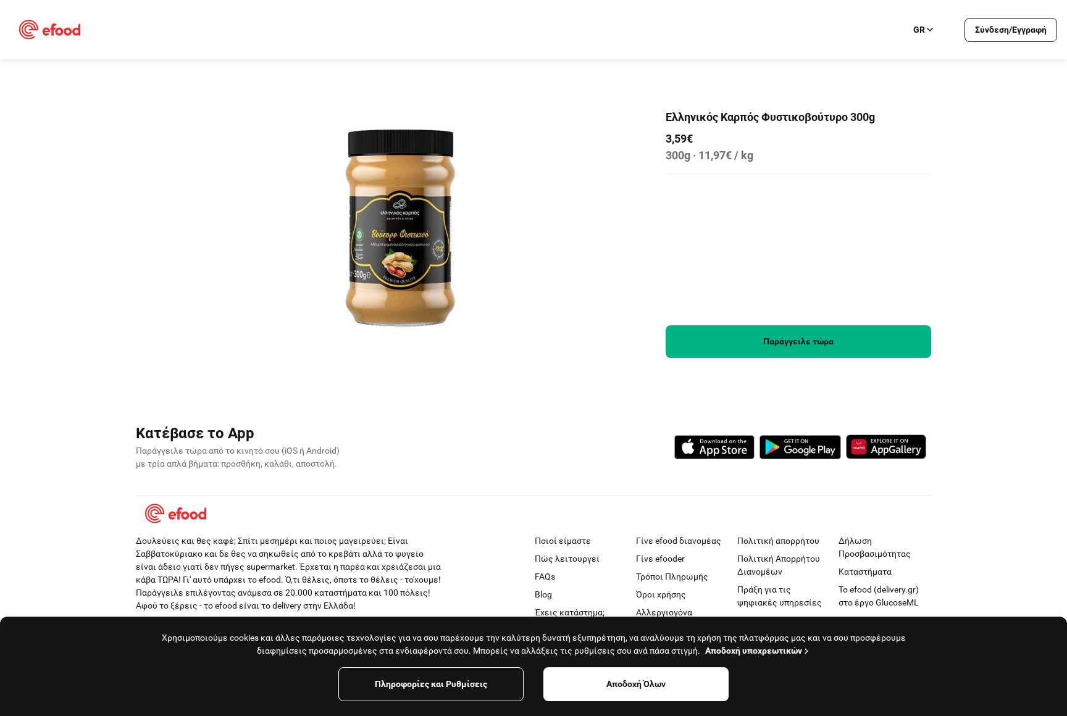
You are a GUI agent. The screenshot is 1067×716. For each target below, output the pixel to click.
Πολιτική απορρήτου (778, 541)
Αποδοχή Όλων (636, 684)
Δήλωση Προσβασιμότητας (875, 547)
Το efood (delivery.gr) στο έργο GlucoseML (879, 596)
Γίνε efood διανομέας (678, 541)
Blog (543, 594)
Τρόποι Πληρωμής (672, 576)
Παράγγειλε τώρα (798, 341)
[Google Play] (800, 449)
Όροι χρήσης (661, 594)
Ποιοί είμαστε (563, 541)
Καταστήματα (865, 572)
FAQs (545, 576)
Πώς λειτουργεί (567, 559)
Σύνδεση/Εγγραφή (1011, 30)
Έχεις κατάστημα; (570, 612)
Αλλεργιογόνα (664, 612)
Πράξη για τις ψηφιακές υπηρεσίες (779, 596)
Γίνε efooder (660, 559)
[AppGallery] (886, 449)
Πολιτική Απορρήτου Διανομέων (778, 565)
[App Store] (714, 449)
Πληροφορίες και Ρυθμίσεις (431, 684)
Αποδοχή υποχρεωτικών (753, 651)
